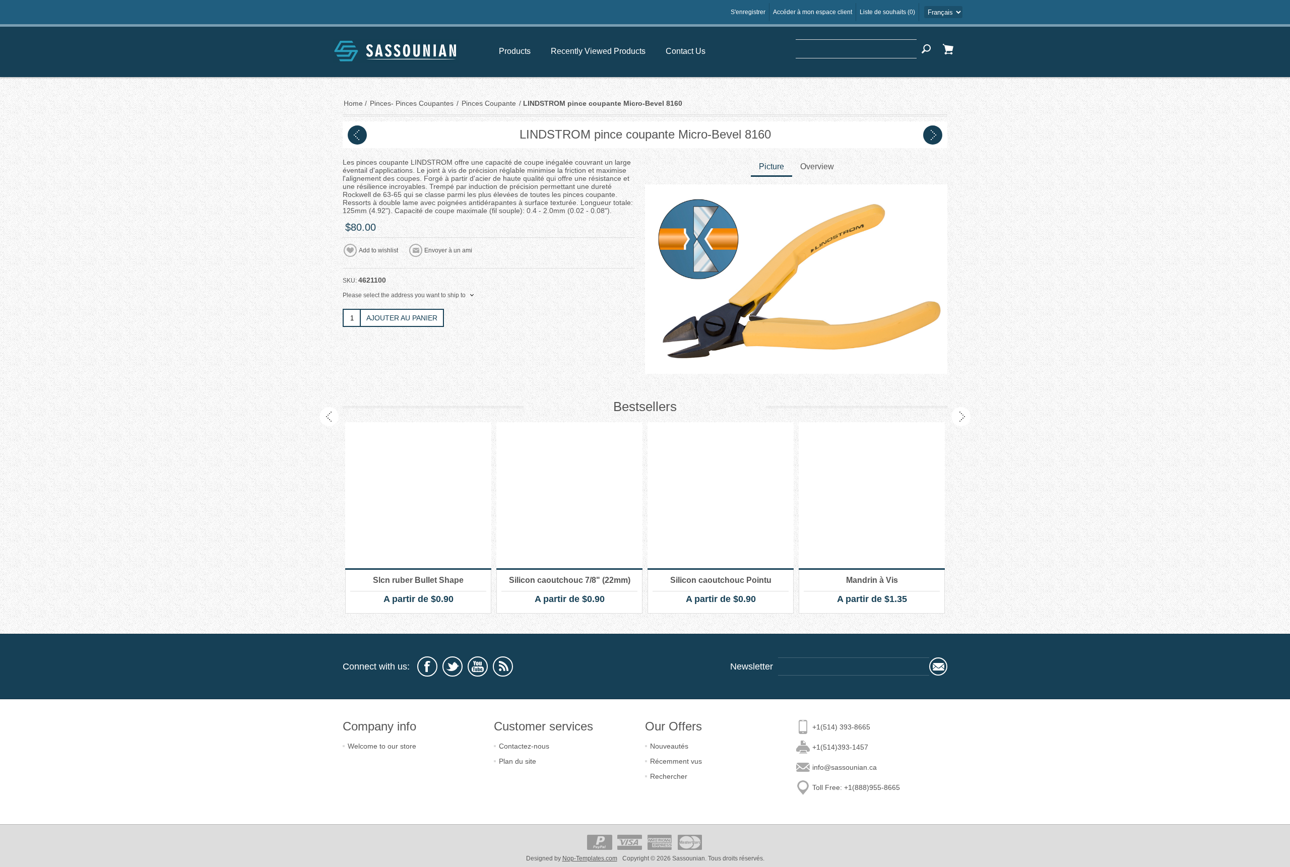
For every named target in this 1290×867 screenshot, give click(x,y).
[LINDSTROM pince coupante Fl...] (357, 135)
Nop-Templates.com (589, 858)
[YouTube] (478, 666)
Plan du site (517, 761)
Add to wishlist (378, 250)
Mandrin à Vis (872, 580)
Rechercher (668, 776)
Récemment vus (676, 761)
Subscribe (938, 666)
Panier (947, 48)
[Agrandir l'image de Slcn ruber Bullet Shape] (418, 495)
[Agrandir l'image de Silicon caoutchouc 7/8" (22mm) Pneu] (569, 495)
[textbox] (856, 48)
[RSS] (503, 666)
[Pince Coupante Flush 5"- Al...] (932, 135)
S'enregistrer (748, 12)
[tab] (771, 167)
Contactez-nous (524, 746)
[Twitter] (452, 666)
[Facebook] (427, 666)
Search (926, 48)
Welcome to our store (382, 746)
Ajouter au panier (401, 318)
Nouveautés (669, 746)
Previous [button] (329, 416)
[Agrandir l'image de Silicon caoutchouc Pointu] (721, 495)
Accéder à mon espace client (812, 12)
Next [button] (961, 416)
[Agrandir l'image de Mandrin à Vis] (872, 495)
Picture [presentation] (771, 166)
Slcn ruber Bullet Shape (418, 580)
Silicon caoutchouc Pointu (720, 580)
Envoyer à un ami (448, 250)
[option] (418, 518)
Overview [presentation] (817, 166)
